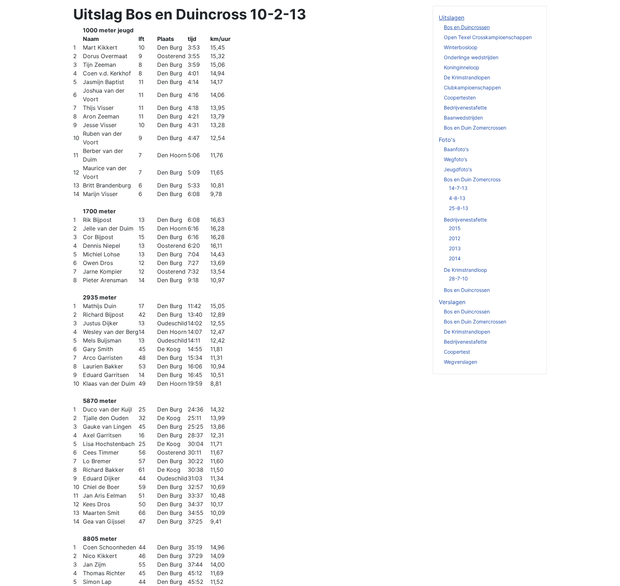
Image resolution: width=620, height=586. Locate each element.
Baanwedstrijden (463, 118)
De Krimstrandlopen (467, 77)
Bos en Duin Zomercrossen (475, 128)
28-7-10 (458, 278)
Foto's (447, 139)
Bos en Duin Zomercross (472, 179)
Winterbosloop (461, 47)
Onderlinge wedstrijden (471, 57)
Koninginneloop (461, 67)
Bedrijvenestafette (465, 107)
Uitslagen (451, 17)
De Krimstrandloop (465, 270)
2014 (455, 258)
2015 (455, 228)
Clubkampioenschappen (472, 87)
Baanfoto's (456, 149)
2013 (455, 248)
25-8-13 (458, 208)
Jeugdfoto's (458, 169)
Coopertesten (460, 97)
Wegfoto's (455, 159)
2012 (454, 238)
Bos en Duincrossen (467, 27)
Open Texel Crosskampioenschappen (488, 37)
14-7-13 (458, 188)
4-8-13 (457, 198)
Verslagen (452, 302)
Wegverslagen (460, 362)
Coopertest (457, 352)
